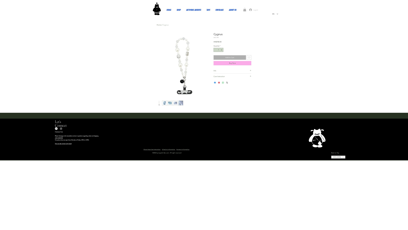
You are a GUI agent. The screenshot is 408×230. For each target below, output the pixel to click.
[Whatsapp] (56, 128)
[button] (244, 9)
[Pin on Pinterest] (219, 82)
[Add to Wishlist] (249, 57)
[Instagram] (61, 128)
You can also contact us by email (63, 144)
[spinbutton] (218, 50)
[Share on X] (227, 82)
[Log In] (250, 10)
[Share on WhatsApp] (223, 82)
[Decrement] (215, 50)
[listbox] (338, 157)
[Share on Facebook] (215, 82)
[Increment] (221, 50)
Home (159, 25)
